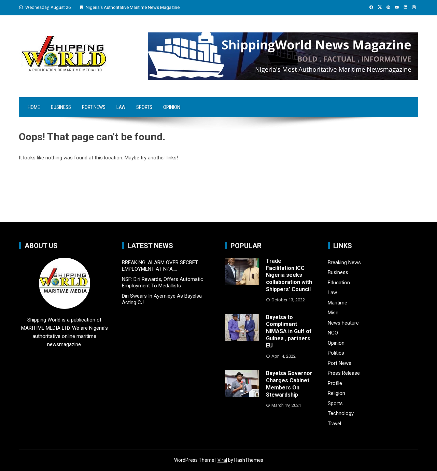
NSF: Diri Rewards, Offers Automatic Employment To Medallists (162, 282)
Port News (93, 107)
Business (61, 107)
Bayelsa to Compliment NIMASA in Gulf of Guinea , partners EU (289, 331)
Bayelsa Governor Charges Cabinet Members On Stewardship (289, 384)
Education (339, 283)
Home (34, 107)
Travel (334, 423)
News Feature (343, 323)
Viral (222, 460)
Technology (341, 413)
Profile (335, 383)
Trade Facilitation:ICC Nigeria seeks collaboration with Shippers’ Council (289, 275)
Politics (336, 353)
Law (120, 107)
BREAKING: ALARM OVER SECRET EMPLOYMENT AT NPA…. (160, 265)
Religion (336, 393)
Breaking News (344, 262)
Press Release (344, 373)
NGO (333, 333)
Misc (333, 313)
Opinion (171, 107)
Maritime (337, 303)
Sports (144, 107)
